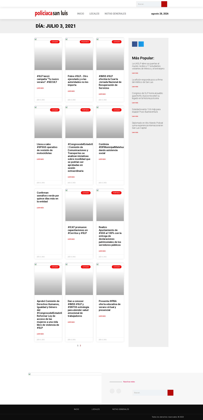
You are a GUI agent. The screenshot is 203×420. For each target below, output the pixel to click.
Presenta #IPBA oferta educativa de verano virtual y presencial (110, 305)
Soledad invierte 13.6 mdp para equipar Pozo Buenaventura (146, 110)
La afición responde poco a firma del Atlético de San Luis (147, 80)
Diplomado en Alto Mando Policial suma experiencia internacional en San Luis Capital (147, 125)
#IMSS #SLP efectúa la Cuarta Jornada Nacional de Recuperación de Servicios (110, 82)
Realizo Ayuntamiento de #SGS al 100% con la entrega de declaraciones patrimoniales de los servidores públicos (110, 236)
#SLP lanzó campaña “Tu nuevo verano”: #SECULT (48, 79)
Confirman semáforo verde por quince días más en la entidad (48, 197)
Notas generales (115, 13)
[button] (134, 44)
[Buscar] (164, 4)
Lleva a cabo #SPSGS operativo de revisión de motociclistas (47, 149)
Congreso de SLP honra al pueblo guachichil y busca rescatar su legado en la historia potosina (147, 95)
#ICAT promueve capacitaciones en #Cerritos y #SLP (78, 230)
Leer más (40, 88)
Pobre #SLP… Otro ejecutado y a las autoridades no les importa (78, 81)
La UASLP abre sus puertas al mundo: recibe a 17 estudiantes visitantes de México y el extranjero (148, 66)
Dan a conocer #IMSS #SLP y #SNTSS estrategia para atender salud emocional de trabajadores (78, 308)
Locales (94, 13)
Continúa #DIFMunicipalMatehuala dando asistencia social (112, 149)
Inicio (80, 13)
